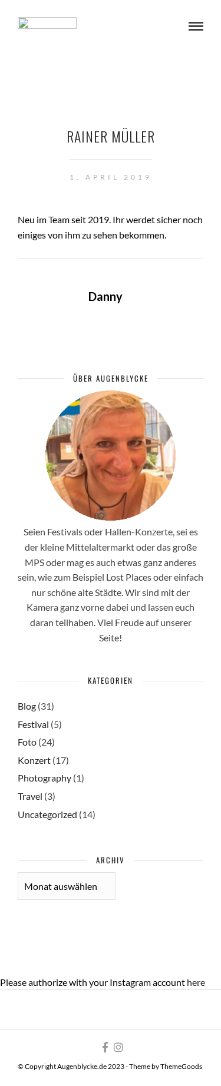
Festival (33, 724)
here (196, 982)
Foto (27, 741)
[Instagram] (118, 1047)
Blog (27, 705)
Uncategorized (47, 814)
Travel (30, 796)
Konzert (34, 760)
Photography (44, 777)
